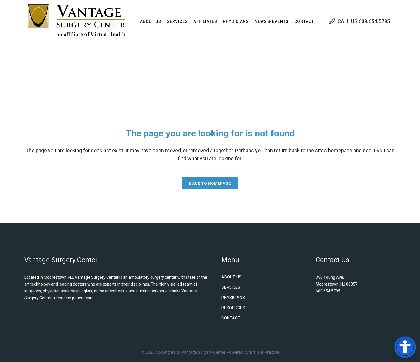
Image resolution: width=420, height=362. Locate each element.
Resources (233, 308)
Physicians (233, 297)
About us (231, 277)
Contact (230, 318)
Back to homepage (210, 183)
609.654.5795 (374, 21)
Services (231, 287)
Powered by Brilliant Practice (253, 352)
